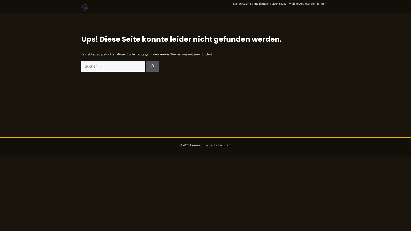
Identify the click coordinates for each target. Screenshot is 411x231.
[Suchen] (152, 66)
